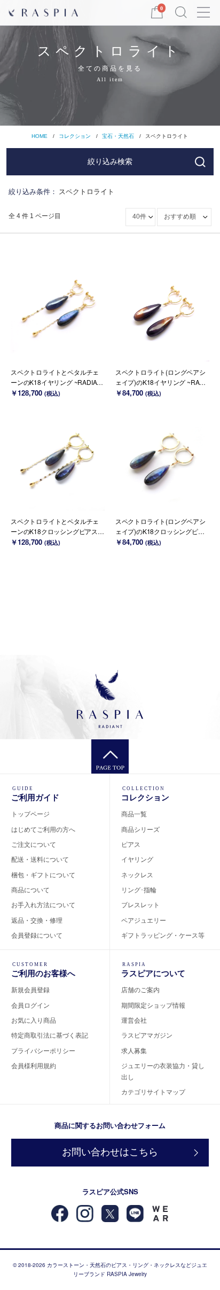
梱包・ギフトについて (43, 874)
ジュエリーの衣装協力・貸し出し (163, 1070)
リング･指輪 (138, 889)
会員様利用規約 (33, 1065)
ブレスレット (140, 904)
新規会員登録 (30, 989)
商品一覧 (134, 813)
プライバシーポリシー (43, 1050)
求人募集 (134, 1050)
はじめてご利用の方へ (43, 828)
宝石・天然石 (118, 136)
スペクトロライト (166, 136)
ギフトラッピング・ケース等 (163, 934)
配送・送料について (40, 858)
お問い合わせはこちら (110, 1152)
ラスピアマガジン (146, 1034)
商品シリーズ (140, 828)
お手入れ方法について (43, 904)
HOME (40, 136)
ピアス (130, 843)
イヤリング (137, 858)
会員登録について (36, 934)
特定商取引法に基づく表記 (49, 1034)
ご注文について (33, 843)
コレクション (75, 136)
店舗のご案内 (140, 989)
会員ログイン (30, 1004)
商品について (30, 889)
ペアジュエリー (143, 919)
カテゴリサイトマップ (153, 1091)
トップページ (30, 813)
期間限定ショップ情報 (153, 1004)
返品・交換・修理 (36, 919)
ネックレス (137, 874)
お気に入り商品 (33, 1019)
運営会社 (134, 1019)
